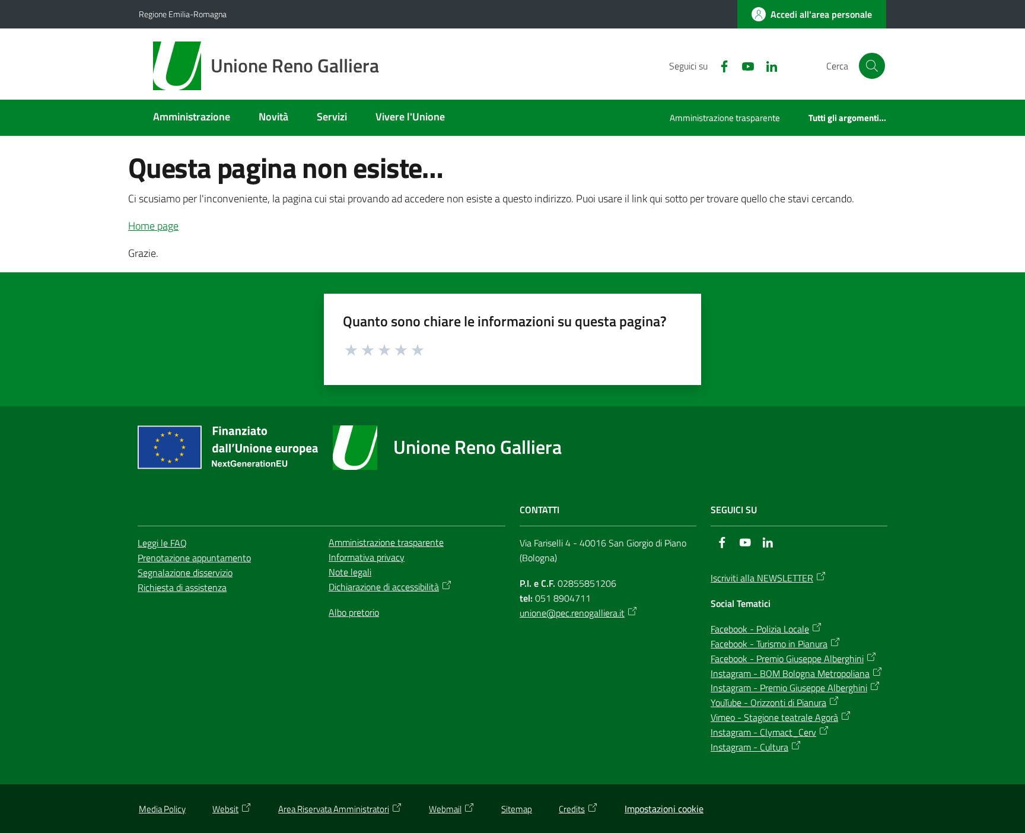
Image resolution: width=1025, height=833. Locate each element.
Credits (572, 809)
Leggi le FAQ (162, 543)
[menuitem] (191, 118)
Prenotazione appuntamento (194, 558)
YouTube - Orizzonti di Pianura (768, 702)
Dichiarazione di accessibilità (384, 587)
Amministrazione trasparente (386, 542)
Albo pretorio (354, 612)
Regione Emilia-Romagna (183, 14)
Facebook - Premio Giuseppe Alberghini (787, 658)
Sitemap (516, 809)
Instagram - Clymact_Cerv (763, 732)
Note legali (350, 572)
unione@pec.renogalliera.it (572, 613)
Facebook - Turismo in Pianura (769, 644)
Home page (153, 226)
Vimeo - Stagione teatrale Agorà (774, 717)
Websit (225, 809)
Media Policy (162, 809)
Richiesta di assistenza (182, 587)
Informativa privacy (367, 557)
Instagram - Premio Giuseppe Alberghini (789, 688)
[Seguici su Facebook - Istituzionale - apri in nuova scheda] (719, 65)
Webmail (445, 809)
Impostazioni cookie (664, 809)
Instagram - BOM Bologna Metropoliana (790, 673)
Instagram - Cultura (749, 747)
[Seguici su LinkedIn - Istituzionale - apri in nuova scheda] (767, 65)
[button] (872, 66)
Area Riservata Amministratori (333, 809)
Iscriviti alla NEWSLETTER (762, 578)
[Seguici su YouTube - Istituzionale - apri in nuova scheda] (743, 65)
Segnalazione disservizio (185, 572)
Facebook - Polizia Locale (760, 629)
